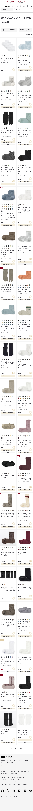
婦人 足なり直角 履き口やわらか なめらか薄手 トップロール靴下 (24, 481)
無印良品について (5, 779)
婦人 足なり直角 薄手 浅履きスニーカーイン (8, 478)
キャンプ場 (21, 766)
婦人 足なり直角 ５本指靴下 (7, 734)
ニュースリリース (5, 777)
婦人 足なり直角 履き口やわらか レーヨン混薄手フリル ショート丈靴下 (24, 171)
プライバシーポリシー (6, 784)
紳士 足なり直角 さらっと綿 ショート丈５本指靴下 (7, 364)
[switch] (13, 69)
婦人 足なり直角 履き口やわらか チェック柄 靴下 (8, 697)
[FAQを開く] (27, 5)
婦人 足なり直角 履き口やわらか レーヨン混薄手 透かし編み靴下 (24, 443)
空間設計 (3, 762)
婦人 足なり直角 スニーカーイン (24, 628)
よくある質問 (10, 762)
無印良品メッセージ (21, 777)
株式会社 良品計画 (15, 779)
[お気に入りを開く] (24, 5)
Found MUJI (28, 766)
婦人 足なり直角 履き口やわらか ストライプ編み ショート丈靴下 (24, 133)
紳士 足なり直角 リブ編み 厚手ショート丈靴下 (24, 367)
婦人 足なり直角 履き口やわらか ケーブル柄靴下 (24, 660)
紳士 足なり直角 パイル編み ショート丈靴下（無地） (7, 329)
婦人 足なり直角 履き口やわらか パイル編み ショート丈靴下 (25, 98)
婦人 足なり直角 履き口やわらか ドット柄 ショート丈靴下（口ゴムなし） (24, 211)
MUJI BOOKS (4, 768)
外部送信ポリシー (17, 784)
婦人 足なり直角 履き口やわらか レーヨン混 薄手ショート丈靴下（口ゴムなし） (8, 254)
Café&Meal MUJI (13, 766)
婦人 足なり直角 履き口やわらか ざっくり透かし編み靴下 (24, 699)
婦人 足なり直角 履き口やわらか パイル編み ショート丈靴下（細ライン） (8, 171)
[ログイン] (21, 5)
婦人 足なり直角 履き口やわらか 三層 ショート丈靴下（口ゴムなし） (8, 216)
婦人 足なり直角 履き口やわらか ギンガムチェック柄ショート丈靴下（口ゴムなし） (24, 249)
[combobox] (7, 9)
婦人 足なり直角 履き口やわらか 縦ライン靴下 (24, 590)
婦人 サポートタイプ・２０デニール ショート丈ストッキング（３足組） (8, 590)
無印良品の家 (4, 766)
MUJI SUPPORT (26, 760)
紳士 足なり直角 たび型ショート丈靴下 (7, 289)
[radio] (2, 56)
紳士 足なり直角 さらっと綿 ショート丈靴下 (24, 291)
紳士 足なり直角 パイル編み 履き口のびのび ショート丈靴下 (8, 625)
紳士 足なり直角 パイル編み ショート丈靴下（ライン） (24, 327)
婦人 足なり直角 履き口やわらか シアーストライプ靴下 (7, 555)
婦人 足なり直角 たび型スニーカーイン (24, 732)
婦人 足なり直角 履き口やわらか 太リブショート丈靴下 (24, 406)
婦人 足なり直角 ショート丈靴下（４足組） (7, 60)
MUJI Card (16, 771)
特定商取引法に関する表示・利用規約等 (10, 781)
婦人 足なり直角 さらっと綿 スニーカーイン (7, 442)
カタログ (11, 771)
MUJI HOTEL (12, 768)
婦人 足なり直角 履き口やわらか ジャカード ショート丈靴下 (8, 96)
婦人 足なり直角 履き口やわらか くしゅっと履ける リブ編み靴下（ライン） (24, 516)
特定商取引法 (26, 784)
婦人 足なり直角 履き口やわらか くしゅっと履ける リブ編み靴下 (7, 516)
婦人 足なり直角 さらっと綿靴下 (7, 403)
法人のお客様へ (4, 773)
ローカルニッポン (17, 760)
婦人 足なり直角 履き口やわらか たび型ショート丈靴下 (7, 133)
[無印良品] (6, 757)
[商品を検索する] (17, 5)
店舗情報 (3, 760)
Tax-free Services (14, 773)
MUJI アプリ (4, 771)
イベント (9, 760)
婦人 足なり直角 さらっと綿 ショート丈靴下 (24, 62)
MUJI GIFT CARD (25, 771)
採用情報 (13, 777)
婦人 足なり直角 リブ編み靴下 (24, 554)
